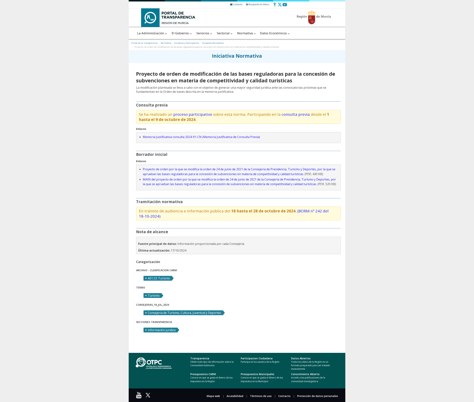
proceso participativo (193, 114)
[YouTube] (139, 396)
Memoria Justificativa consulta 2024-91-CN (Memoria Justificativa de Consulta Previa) (201, 137)
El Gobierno (181, 33)
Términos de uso (261, 396)
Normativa (245, 33)
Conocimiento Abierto (305, 374)
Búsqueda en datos (258, 4)
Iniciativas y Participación (186, 43)
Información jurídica (162, 330)
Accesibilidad (235, 396)
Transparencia (199, 358)
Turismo (154, 295)
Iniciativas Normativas (213, 43)
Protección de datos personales (317, 396)
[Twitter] (280, 6)
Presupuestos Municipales (257, 374)
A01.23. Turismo (159, 278)
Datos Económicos (274, 33)
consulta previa (296, 114)
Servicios (203, 33)
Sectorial (223, 33)
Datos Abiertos (301, 358)
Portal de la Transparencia (144, 43)
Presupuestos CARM (203, 374)
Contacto (284, 396)
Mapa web (213, 396)
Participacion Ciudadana (257, 358)
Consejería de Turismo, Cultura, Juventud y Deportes (184, 313)
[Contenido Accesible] (275, 6)
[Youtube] (285, 6)
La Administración (151, 33)
